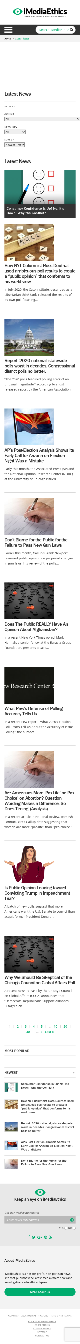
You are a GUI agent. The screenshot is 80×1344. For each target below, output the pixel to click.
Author (9, 113)
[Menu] (8, 30)
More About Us (40, 1292)
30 (28, 1032)
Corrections (42, 1324)
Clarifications (42, 1328)
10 (55, 1026)
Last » (49, 1032)
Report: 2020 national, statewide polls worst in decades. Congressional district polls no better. (39, 365)
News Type (10, 126)
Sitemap (42, 1332)
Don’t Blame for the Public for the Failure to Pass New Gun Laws (36, 542)
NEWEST (11, 1072)
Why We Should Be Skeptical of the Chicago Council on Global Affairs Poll (39, 980)
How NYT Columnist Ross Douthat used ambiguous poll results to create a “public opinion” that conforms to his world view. (40, 273)
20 (65, 1026)
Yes (61, 1228)
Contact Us (42, 1335)
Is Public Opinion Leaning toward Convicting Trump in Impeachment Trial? (37, 893)
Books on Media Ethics (42, 1321)
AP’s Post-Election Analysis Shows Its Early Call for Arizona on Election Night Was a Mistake (39, 455)
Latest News (22, 38)
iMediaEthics (40, 12)
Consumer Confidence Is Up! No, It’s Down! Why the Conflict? (35, 210)
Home (7, 38)
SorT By (9, 139)
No (70, 1228)
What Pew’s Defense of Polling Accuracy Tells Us (33, 711)
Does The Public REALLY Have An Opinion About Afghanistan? (36, 626)
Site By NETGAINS (62, 1315)
